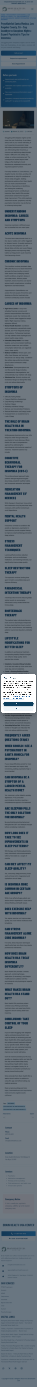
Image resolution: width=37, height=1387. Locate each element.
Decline (18, 709)
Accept (18, 704)
